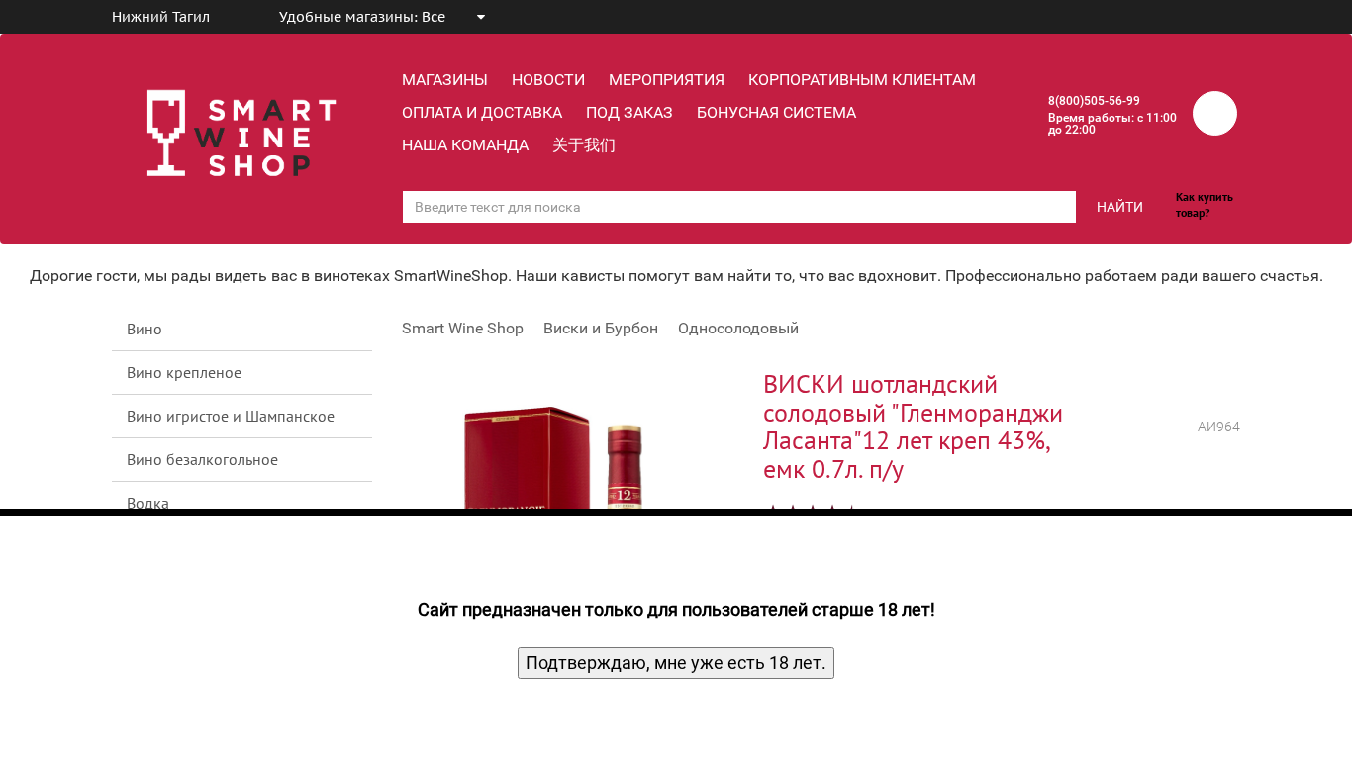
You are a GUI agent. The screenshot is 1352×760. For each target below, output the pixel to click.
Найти (1120, 207)
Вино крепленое (184, 372)
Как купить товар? (1204, 204)
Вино (144, 328)
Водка (148, 503)
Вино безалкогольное (202, 459)
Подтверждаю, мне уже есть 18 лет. (676, 662)
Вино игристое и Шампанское (231, 416)
